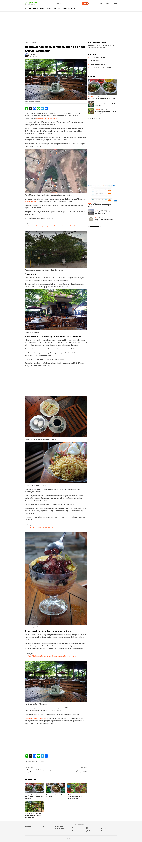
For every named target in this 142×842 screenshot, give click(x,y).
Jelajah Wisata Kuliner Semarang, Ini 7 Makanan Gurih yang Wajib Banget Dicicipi (73, 770)
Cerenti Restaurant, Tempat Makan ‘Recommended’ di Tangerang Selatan (52, 656)
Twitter (90, 828)
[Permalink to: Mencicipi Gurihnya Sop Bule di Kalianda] (55, 788)
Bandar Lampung (96, 71)
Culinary (90, 96)
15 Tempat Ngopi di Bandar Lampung (40, 527)
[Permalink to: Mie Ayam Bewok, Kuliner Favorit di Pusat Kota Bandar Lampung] (34, 788)
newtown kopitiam (31, 761)
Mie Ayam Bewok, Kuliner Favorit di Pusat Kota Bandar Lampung (34, 796)
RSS (104, 831)
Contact (42, 826)
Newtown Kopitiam (31, 201)
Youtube (76, 831)
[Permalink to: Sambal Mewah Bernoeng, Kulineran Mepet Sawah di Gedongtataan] (34, 806)
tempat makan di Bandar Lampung (101, 67)
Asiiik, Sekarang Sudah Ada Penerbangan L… (104, 212)
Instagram (105, 828)
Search (85, 3)
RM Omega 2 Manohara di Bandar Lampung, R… (105, 112)
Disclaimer (28, 831)
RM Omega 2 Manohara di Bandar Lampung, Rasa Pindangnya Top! (75, 796)
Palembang (42, 761)
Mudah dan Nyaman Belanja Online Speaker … (104, 220)
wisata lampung (96, 61)
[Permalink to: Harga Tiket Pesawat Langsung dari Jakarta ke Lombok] (102, 193)
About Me (28, 826)
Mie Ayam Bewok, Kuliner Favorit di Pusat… (102, 98)
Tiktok (90, 831)
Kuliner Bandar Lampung (99, 64)
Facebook (76, 828)
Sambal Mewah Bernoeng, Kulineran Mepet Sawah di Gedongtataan (33, 815)
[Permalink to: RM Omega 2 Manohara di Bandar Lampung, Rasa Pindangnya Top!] (77, 788)
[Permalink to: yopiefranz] (27, 55)
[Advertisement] (71, 25)
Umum (89, 203)
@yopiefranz (31, 2)
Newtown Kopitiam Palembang (46, 118)
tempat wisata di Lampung (99, 57)
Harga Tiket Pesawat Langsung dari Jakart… (100, 205)
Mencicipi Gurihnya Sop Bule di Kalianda (105, 104)
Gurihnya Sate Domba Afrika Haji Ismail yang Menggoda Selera (38, 770)
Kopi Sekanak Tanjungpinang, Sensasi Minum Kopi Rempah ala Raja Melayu (53, 226)
